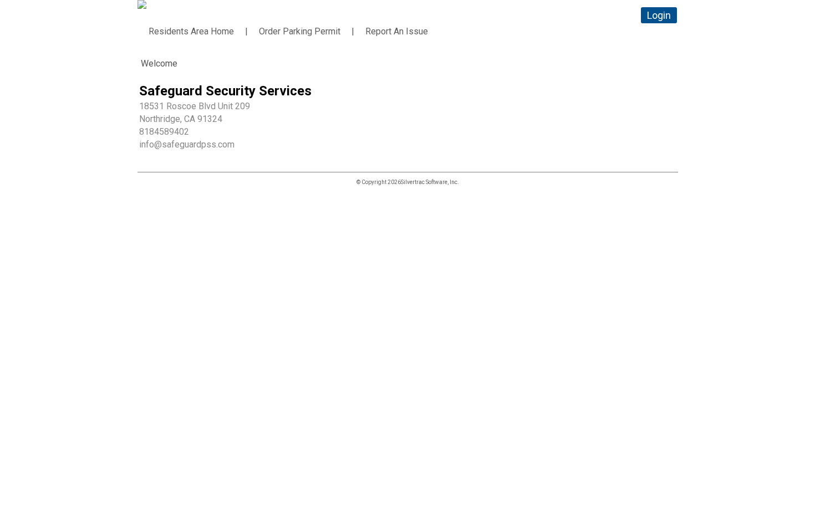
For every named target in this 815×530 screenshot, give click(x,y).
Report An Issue (396, 31)
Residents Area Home (191, 31)
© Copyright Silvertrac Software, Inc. (407, 182)
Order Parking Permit (299, 31)
